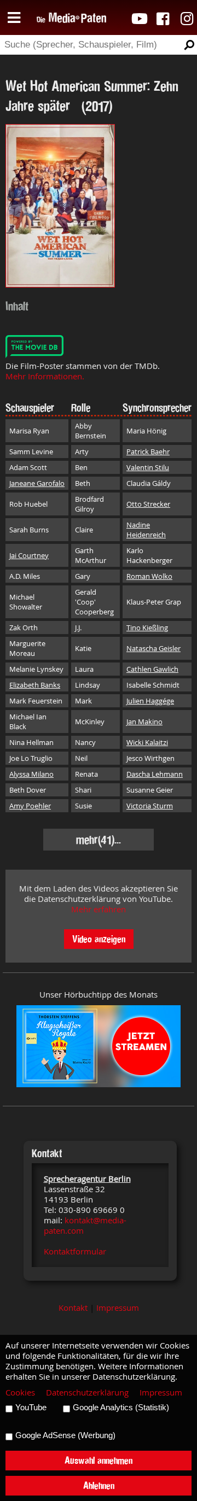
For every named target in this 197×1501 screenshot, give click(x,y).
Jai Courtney (29, 555)
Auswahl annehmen (98, 1460)
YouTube (31, 1407)
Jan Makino (144, 721)
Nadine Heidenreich (146, 530)
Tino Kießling (147, 627)
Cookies (20, 1392)
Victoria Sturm (149, 806)
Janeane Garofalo (37, 483)
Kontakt (73, 1308)
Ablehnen (98, 1485)
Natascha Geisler (153, 648)
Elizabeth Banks (34, 685)
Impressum (117, 1308)
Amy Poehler (30, 806)
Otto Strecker (148, 504)
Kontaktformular (75, 1251)
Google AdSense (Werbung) (65, 1435)
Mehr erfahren (98, 909)
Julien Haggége (150, 701)
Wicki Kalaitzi (147, 742)
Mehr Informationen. (44, 376)
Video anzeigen (98, 939)
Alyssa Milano (31, 774)
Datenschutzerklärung (87, 1392)
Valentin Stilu (147, 467)
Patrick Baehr (148, 451)
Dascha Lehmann (154, 774)
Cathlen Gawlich (152, 669)
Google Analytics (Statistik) (121, 1407)
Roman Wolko (149, 576)
